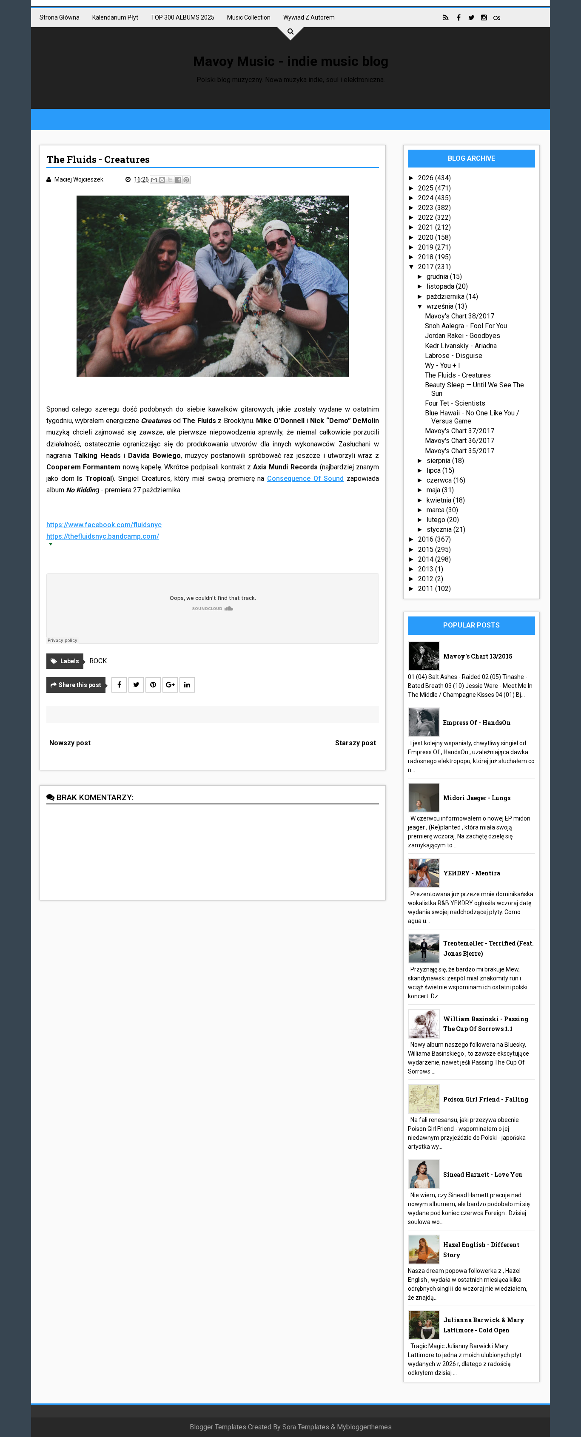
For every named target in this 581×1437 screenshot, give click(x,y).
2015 (426, 549)
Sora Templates (305, 1427)
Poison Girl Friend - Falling (485, 1099)
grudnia (438, 277)
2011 (426, 589)
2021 (426, 227)
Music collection (249, 17)
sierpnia (439, 461)
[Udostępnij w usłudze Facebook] (178, 180)
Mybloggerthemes (364, 1427)
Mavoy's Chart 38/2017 (459, 316)
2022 (426, 217)
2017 (426, 267)
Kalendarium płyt (115, 17)
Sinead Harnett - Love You (482, 1174)
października (446, 297)
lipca (434, 470)
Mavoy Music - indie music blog (290, 61)
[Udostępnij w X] (170, 180)
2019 (426, 247)
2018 (426, 257)
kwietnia (440, 500)
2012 (426, 579)
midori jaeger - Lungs (476, 798)
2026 (426, 178)
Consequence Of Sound (305, 478)
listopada (441, 286)
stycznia (440, 529)
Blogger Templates (218, 1427)
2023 (426, 208)
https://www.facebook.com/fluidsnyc (104, 525)
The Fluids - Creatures (458, 375)
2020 (426, 237)
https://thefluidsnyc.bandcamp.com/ (102, 536)
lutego (437, 520)
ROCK (98, 661)
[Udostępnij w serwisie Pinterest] (186, 180)
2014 (426, 559)
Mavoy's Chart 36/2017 (459, 441)
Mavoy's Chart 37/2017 (459, 431)
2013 (426, 569)
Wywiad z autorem (309, 17)
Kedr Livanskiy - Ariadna (461, 346)
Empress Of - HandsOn (477, 722)
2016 (426, 539)
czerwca (440, 480)
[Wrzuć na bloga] (162, 180)
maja (434, 490)
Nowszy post (70, 743)
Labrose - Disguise (453, 356)
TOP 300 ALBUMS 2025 (182, 17)
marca (436, 510)
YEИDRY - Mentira (471, 873)
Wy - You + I (442, 365)
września (441, 306)
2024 (426, 198)
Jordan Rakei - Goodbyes (462, 336)
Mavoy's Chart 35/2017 (459, 451)
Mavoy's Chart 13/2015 (478, 656)
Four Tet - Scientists (455, 403)
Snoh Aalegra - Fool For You (466, 326)
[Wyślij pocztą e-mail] (154, 180)
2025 (426, 188)
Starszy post (355, 743)
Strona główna (60, 17)
